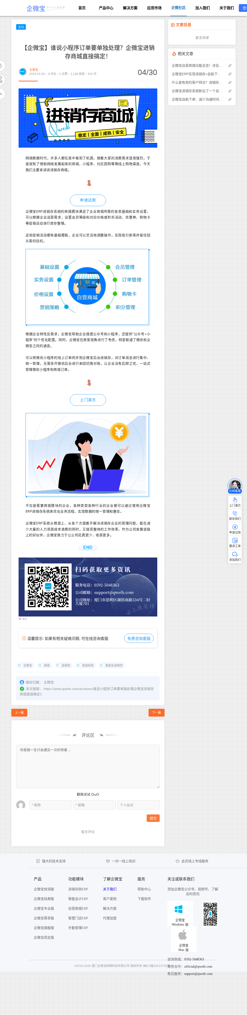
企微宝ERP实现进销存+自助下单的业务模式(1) (197, 74)
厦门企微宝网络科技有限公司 (111, 966)
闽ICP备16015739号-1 (158, 966)
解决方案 (130, 8)
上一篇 (19, 712)
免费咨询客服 (139, 639)
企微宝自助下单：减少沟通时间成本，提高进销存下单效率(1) (197, 99)
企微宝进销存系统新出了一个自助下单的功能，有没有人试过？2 (197, 91)
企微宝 (33, 70)
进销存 (66, 665)
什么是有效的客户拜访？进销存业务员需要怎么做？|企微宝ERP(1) (197, 82)
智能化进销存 (114, 665)
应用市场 (154, 8)
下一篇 (156, 712)
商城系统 (88, 665)
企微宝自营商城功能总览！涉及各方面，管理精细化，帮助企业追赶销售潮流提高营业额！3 (197, 65)
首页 (82, 8)
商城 (47, 665)
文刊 (21, 27)
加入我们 (202, 8)
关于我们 (227, 8)
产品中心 (106, 8)
